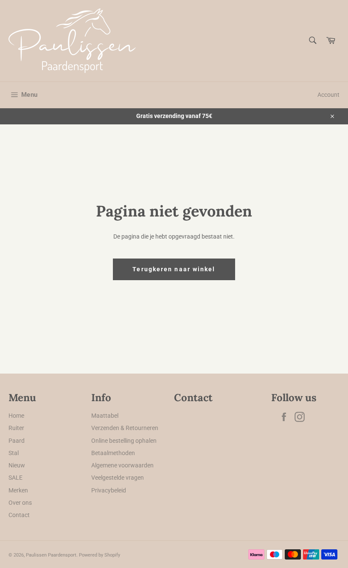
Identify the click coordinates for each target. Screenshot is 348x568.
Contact (19, 515)
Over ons (20, 502)
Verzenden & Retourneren (124, 428)
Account (328, 94)
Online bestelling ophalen (124, 440)
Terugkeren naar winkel (173, 269)
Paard (16, 440)
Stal (13, 453)
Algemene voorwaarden (122, 465)
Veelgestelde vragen (117, 477)
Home (16, 415)
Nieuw (16, 465)
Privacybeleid (108, 490)
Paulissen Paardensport (51, 555)
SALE (15, 477)
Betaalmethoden (113, 453)
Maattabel (104, 415)
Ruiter (16, 428)
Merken (18, 490)
